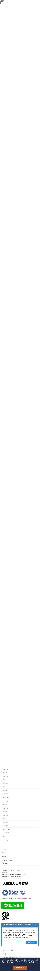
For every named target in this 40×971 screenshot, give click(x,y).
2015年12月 (6, 790)
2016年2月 (6, 783)
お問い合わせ (5, 864)
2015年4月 (6, 815)
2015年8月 (6, 804)
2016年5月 (6, 772)
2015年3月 (6, 819)
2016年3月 (6, 780)
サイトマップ (5, 849)
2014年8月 (6, 840)
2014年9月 (6, 836)
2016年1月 (6, 787)
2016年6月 (6, 769)
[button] (31, 942)
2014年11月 (6, 829)
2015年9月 (6, 801)
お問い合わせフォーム (9, 950)
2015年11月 (6, 794)
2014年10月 (6, 833)
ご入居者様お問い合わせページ (11, 957)
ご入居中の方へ (7, 954)
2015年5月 (6, 811)
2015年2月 (6, 822)
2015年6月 (6, 808)
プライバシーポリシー (22, 962)
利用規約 (3, 856)
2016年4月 (6, 776)
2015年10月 (6, 797)
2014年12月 (6, 826)
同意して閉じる (20, 968)
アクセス (3, 853)
